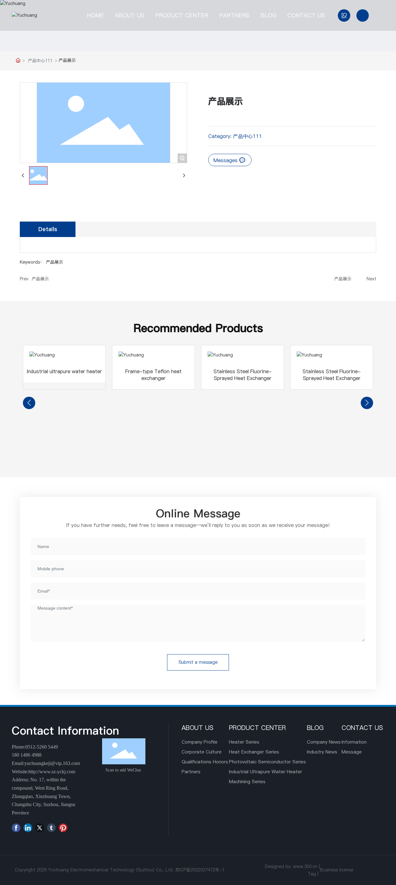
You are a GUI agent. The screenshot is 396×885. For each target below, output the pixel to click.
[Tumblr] (51, 827)
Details (47, 229)
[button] (29, 403)
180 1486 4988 (26, 755)
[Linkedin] (28, 827)
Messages (226, 160)
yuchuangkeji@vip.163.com (52, 763)
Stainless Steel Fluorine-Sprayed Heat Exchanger (242, 375)
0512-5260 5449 (41, 746)
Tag (312, 874)
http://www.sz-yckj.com (51, 771)
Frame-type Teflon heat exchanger (153, 375)
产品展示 (40, 279)
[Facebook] (16, 827)
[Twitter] (39, 827)
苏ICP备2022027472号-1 (200, 870)
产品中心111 (40, 61)
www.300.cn (305, 866)
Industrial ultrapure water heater (64, 371)
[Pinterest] (63, 827)
